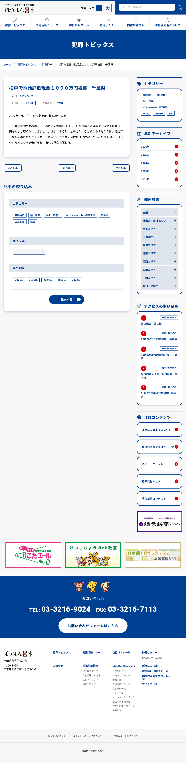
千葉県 (60, 103)
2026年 (19, 280)
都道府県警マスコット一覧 (158, 447)
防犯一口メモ (89, 684)
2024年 (47, 280)
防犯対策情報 (90, 665)
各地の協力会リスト (122, 684)
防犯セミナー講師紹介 (153, 658)
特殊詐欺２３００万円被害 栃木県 (159, 372)
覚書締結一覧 (119, 688)
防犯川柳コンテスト (154, 498)
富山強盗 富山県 (158, 320)
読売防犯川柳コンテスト (156, 671)
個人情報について (57, 736)
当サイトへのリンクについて (87, 736)
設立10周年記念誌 (121, 701)
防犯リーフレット (152, 464)
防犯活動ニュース (93, 652)
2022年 (76, 280)
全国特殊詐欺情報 (91, 675)
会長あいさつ (119, 671)
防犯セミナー (150, 652)
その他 (104, 215)
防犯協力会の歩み (121, 675)
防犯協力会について (124, 665)
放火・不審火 (53, 215)
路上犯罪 (35, 215)
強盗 (32, 221)
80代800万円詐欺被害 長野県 (159, 336)
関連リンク (118, 710)
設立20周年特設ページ (123, 706)
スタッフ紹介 (119, 693)
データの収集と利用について (123, 736)
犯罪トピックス (62, 652)
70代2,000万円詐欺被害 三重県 (159, 353)
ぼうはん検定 (150, 665)
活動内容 (116, 680)
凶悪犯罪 (20, 221)
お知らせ (58, 665)
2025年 (33, 280)
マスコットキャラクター (124, 697)
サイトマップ (150, 684)
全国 (145, 212)
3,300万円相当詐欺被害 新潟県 (158, 391)
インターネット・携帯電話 (80, 215)
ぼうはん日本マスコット (156, 429)
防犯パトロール (121, 652)
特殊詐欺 (30, 103)
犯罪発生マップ (151, 481)
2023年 (62, 280)
